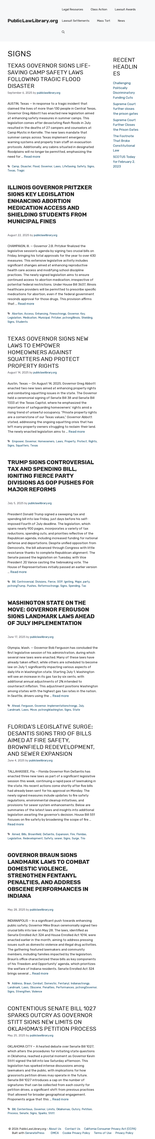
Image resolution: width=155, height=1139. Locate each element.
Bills (23, 834)
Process (13, 1113)
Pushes (31, 586)
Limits (51, 1109)
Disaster (26, 166)
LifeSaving (69, 166)
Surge (75, 838)
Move (33, 709)
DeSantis (48, 834)
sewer (58, 838)
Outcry (76, 1109)
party (86, 581)
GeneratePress (34, 1133)
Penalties (48, 987)
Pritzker (56, 317)
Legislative (14, 838)
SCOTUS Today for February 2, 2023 (124, 161)
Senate (24, 1113)
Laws (57, 166)
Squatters (22, 445)
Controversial (25, 581)
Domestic (50, 983)
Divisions (40, 581)
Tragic (21, 170)
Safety (81, 166)
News (121, 20)
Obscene (35, 987)
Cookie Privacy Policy (76, 1133)
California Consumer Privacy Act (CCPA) (110, 1129)
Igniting (68, 581)
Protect (82, 441)
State (76, 709)
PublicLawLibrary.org (33, 20)
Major (78, 581)
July (81, 705)
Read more (32, 156)
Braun (27, 983)
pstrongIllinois (71, 317)
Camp (15, 166)
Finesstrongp (58, 313)
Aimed (16, 834)
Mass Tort (103, 20)
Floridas (81, 834)
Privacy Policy (124, 1133)
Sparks (42, 1113)
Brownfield (34, 834)
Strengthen (23, 991)
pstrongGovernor (86, 987)
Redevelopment (33, 838)
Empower (18, 441)
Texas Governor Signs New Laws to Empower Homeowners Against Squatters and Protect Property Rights (48, 352)
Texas (11, 170)
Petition (87, 1109)
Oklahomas (63, 1109)
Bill (14, 581)
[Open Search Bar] (63, 32)
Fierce (52, 581)
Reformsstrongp (48, 586)
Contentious (25, 1109)
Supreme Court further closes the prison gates (125, 108)
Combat (38, 983)
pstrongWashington (50, 709)
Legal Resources (72, 9)
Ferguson (27, 705)
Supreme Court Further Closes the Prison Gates (125, 124)
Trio (83, 838)
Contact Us (72, 1129)
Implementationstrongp (62, 705)
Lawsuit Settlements (75, 20)
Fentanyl (63, 983)
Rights (92, 441)
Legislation (14, 317)
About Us (55, 1129)
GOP (60, 581)
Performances (65, 987)
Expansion (62, 834)
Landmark (14, 709)
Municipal (44, 317)
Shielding (86, 317)
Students (22, 321)
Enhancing (41, 313)
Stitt (51, 1113)
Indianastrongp (80, 983)
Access (29, 313)
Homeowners (46, 441)
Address (17, 983)
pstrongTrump (16, 586)
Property (69, 441)
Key (82, 313)
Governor (46, 166)
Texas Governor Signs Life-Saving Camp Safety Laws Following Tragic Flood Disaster (49, 75)
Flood (36, 166)
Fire (72, 834)
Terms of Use (103, 1133)
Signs (90, 166)
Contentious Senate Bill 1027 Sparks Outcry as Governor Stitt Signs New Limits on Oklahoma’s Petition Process (52, 1018)
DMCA (55, 1133)
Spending (74, 586)
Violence (37, 991)
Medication (30, 317)
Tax (83, 586)
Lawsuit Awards (125, 9)
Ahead (16, 705)
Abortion (17, 313)
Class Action (99, 9)
